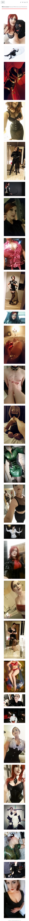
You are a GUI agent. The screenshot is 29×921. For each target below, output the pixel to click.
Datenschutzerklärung (15, 920)
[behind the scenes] (14, 29)
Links (20, 920)
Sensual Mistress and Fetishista (14, 7)
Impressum (10, 920)
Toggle (3, 2)
